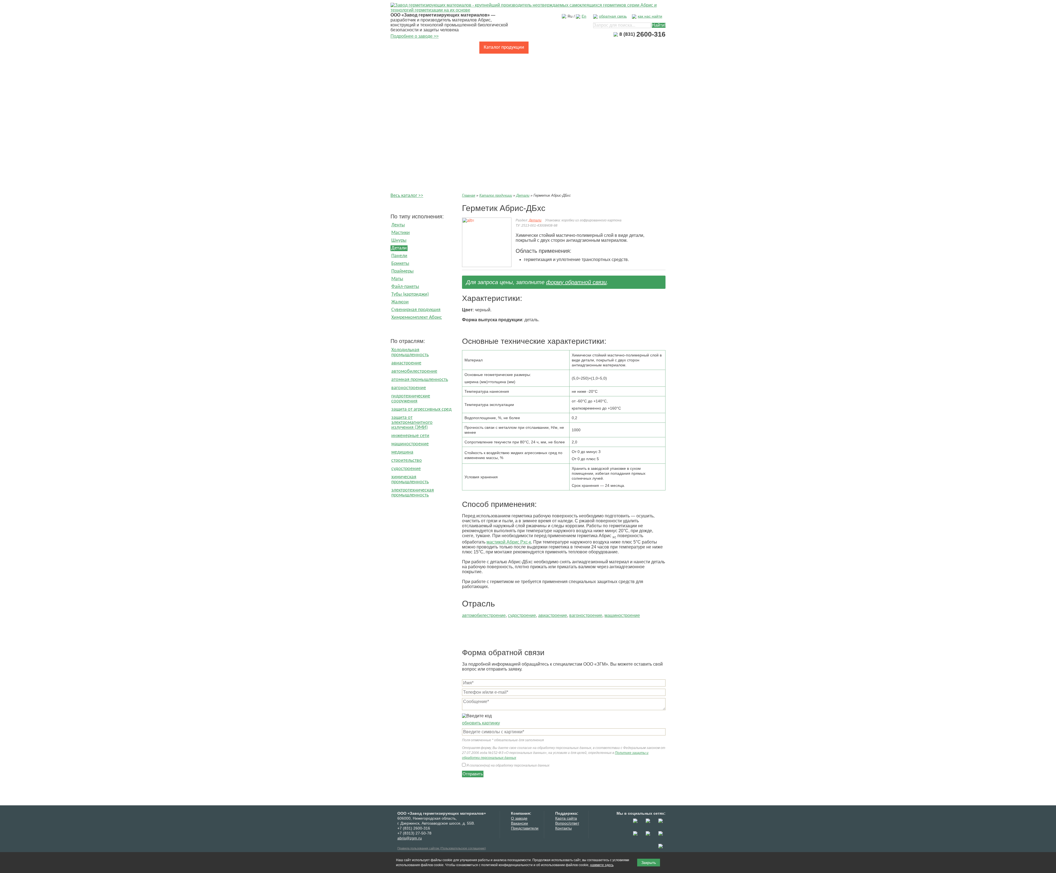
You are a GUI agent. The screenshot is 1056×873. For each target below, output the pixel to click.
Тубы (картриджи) (410, 294)
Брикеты (400, 263)
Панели (399, 256)
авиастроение (406, 363)
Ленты (398, 225)
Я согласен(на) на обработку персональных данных (507, 765)
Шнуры (398, 240)
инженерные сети (410, 435)
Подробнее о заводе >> (415, 36)
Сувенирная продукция (416, 309)
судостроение (406, 468)
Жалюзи (400, 302)
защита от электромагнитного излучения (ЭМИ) (412, 422)
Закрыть (648, 862)
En (584, 16)
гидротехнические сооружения (410, 399)
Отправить (473, 774)
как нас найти (650, 16)
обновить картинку (481, 723)
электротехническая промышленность (412, 493)
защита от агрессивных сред (421, 409)
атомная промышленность (419, 379)
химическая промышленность (410, 479)
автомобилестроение (414, 371)
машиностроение (410, 444)
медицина (402, 452)
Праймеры (402, 271)
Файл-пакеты (405, 286)
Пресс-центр (462, 47)
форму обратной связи (576, 282)
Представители (524, 828)
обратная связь (613, 16)
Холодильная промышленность (410, 352)
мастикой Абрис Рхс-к (508, 542)
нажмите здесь (602, 865)
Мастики (400, 232)
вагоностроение (408, 388)
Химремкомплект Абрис (416, 317)
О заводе (430, 47)
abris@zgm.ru (409, 838)
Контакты (405, 59)
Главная (403, 47)
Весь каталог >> (407, 195)
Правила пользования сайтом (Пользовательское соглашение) (441, 848)
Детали (399, 248)
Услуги (594, 47)
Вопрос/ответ (567, 823)
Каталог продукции (504, 47)
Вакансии (519, 823)
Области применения (556, 47)
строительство (406, 460)
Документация (625, 47)
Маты (397, 279)
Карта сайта (566, 818)
